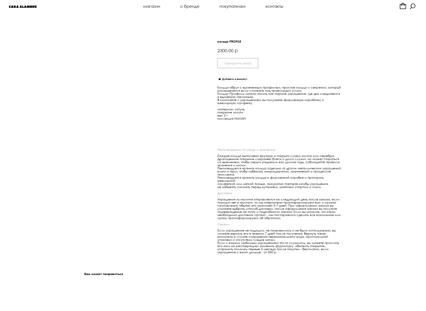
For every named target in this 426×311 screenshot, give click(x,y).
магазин (151, 6)
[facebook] (412, 6)
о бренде (189, 6)
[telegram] (403, 6)
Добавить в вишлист (234, 79)
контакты (274, 6)
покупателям (232, 6)
